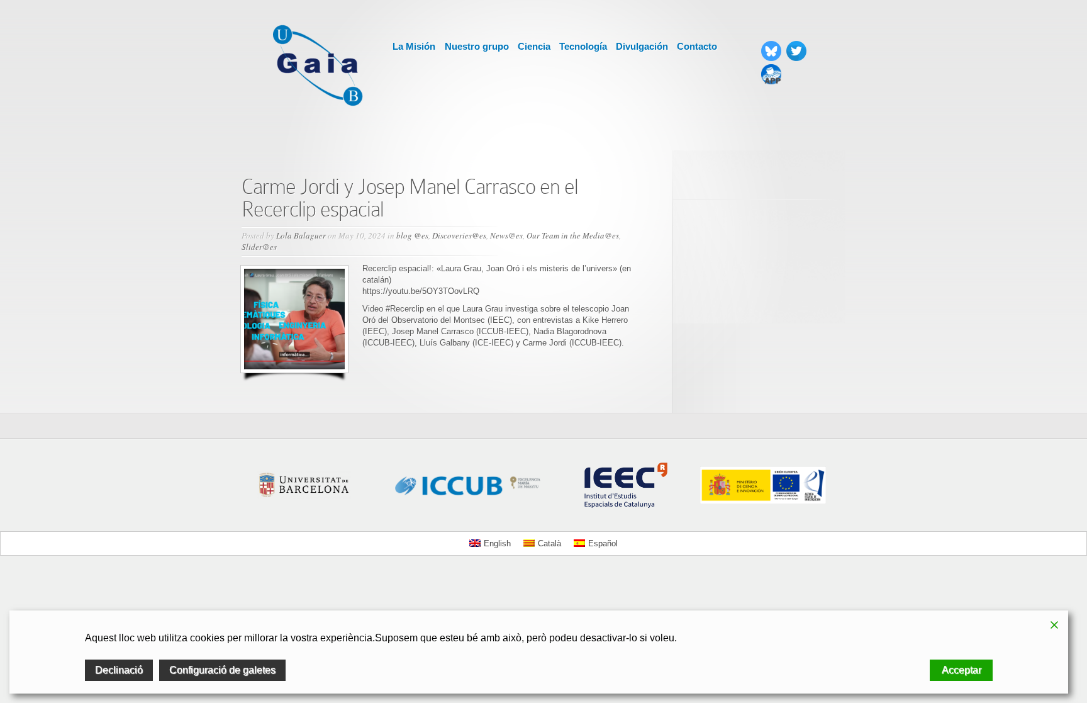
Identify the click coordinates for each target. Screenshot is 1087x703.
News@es (506, 235)
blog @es (412, 235)
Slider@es (259, 246)
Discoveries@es (459, 235)
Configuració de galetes (222, 670)
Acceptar (961, 670)
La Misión (414, 46)
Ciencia (534, 46)
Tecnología (583, 46)
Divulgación (642, 46)
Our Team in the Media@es (573, 235)
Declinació (119, 670)
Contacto (697, 46)
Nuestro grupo (477, 46)
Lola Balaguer (301, 235)
